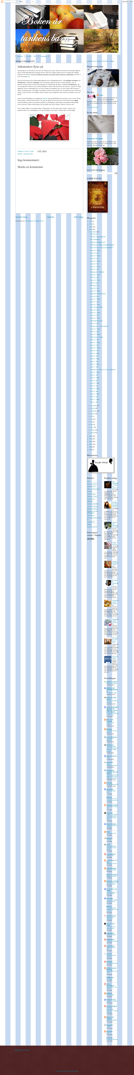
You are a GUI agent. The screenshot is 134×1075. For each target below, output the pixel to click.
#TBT (88, 481)
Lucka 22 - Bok (94, 264)
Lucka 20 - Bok (94, 277)
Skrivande (109, 1031)
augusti (93, 413)
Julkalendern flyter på (96, 321)
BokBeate (109, 993)
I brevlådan (109, 979)
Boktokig (109, 729)
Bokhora (108, 906)
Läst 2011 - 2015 (31, 56)
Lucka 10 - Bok (94, 350)
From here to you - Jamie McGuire (111, 927)
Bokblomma (110, 745)
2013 (90, 439)
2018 (90, 221)
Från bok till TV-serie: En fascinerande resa (112, 799)
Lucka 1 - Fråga (94, 399)
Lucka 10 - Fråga (95, 348)
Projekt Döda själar (111, 692)
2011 (90, 444)
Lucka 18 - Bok (94, 296)
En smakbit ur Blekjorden (110, 739)
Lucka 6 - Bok (94, 375)
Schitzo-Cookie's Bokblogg (111, 968)
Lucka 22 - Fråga (95, 261)
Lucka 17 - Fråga (95, 299)
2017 (90, 224)
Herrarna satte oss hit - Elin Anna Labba (112, 883)
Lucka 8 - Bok (94, 361)
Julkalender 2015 (28, 154)
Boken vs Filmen (92, 484)
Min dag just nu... (95, 285)
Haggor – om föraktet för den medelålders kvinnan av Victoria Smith (112, 817)
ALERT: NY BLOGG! (111, 1020)
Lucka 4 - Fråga (94, 383)
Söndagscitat (91, 522)
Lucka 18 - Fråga (95, 291)
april (92, 424)
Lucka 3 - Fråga (94, 388)
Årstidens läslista (92, 527)
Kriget (107, 757)
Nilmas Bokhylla (111, 824)
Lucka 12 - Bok (94, 339)
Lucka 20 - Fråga (95, 274)
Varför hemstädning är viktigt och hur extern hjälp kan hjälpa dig (112, 776)
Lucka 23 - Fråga (95, 255)
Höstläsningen (110, 995)
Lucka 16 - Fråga (95, 304)
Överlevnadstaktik (111, 934)
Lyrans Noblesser (111, 737)
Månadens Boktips (92, 509)
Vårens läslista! (114, 543)
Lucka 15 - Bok (94, 315)
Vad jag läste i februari (112, 941)
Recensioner (90, 515)
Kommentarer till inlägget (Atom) (34, 221)
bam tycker (109, 898)
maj (92, 422)
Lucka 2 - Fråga (94, 394)
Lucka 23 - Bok (94, 258)
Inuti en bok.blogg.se (110, 984)
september (94, 411)
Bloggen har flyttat (111, 870)
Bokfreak (109, 797)
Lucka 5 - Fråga (94, 377)
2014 (90, 436)
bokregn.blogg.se (111, 1006)
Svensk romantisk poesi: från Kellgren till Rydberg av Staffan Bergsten (112, 749)
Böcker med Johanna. (110, 1017)
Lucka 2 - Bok (94, 396)
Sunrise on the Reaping (110, 723)
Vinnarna (108, 839)
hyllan (108, 844)
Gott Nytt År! (94, 234)
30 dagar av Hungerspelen (115, 582)
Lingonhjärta (110, 933)
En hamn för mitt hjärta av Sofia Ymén (112, 714)
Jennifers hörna (111, 916)
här (29, 76)
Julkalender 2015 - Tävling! (115, 621)
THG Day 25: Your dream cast (115, 640)
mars (92, 427)
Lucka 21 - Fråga (95, 266)
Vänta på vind (110, 855)
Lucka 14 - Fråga (95, 318)
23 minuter (109, 1038)
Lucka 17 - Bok (94, 302)
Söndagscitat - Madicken (97, 272)
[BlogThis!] (40, 151)
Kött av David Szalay (111, 683)
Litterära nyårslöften (92, 504)
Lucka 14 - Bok (94, 323)
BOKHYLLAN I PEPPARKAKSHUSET (112, 689)
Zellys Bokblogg (111, 868)
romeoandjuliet (111, 854)
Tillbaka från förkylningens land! (115, 525)
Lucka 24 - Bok (94, 253)
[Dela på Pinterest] (46, 151)
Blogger (76, 1071)
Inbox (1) (108, 1033)
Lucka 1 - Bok (94, 402)
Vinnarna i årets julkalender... (98, 236)
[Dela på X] (42, 151)
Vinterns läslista (94, 283)
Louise (101, 95)
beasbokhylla (110, 946)
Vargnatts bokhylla (112, 805)
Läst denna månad (92, 506)
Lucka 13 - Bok (94, 331)
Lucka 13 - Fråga (95, 329)
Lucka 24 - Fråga (95, 250)
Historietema (90, 499)
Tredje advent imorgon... (97, 337)
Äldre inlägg (78, 217)
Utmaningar (43, 56)
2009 (90, 447)
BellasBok (109, 961)
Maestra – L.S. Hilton (111, 1001)
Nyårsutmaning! (115, 657)
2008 (90, 449)
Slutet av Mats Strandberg (110, 918)
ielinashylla (109, 789)
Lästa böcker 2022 (111, 833)
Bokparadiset (110, 939)
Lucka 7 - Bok (94, 367)
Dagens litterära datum (93, 489)
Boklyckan (109, 838)
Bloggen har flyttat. (111, 876)
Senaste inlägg (21, 217)
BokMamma (109, 977)
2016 (90, 227)
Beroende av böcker (112, 881)
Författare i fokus (92, 496)
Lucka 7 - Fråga (94, 364)
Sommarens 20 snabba (95, 138)
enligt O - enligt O (111, 681)
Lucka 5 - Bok (94, 380)
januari (93, 432)
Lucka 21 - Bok (94, 269)
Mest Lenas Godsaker (109, 720)
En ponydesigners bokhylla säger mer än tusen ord (112, 909)
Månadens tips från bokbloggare (92, 512)
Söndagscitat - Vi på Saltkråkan (99, 326)
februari (93, 430)
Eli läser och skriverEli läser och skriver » (112, 772)
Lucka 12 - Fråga (95, 334)
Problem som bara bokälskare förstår (115, 504)
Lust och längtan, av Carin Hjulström (111, 892)
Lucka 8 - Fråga (94, 358)
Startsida (20, 56)
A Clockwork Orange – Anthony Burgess (112, 900)
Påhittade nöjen (111, 1000)
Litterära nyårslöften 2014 (115, 563)
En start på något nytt (112, 1039)
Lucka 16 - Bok (94, 310)
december (94, 232)
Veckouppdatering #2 (112, 963)
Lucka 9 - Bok (94, 356)
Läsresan (109, 954)
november (94, 405)
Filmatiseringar (91, 494)
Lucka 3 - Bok (94, 391)
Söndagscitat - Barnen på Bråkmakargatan (102, 245)
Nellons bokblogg (111, 874)
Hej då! (108, 1026)
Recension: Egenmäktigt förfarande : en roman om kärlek (112, 1010)
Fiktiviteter (109, 813)
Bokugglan (109, 1025)
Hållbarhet (90, 501)
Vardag (89, 524)
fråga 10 (45, 98)
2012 (90, 441)
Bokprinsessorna (111, 756)
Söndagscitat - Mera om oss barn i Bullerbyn (103, 369)
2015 (90, 229)
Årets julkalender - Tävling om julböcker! (115, 485)
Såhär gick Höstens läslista (98, 293)
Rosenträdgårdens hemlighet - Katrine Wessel (111, 847)
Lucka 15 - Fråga (95, 312)
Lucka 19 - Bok (94, 288)
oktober (93, 408)
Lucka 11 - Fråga (95, 342)
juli (92, 416)
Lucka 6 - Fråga (94, 372)
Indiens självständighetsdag (111, 764)
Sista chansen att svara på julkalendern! (101, 247)
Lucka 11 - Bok (94, 345)
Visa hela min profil (92, 107)
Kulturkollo (109, 762)
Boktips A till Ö (91, 486)
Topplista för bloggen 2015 (97, 242)
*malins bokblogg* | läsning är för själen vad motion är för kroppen (112, 709)
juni (92, 419)
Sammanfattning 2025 (112, 784)
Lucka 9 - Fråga (94, 353)
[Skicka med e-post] (38, 151)
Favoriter (89, 491)
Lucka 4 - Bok (94, 386)
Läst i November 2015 (96, 307)
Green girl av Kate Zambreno (111, 956)
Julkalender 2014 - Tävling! (115, 602)
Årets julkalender (95, 239)
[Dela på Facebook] (44, 151)
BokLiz (108, 832)
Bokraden (109, 783)
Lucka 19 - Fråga (95, 280)
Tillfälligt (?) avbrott (111, 863)
